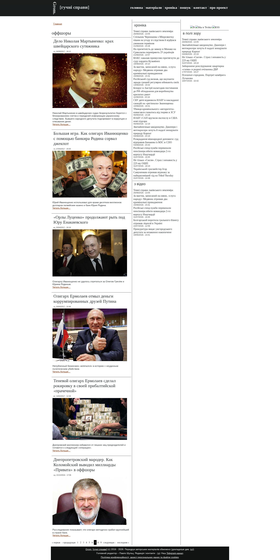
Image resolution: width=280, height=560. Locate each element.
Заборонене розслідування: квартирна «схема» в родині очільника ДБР (203, 67)
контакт (200, 7)
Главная (57, 24)
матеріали (154, 7)
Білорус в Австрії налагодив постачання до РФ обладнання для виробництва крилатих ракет (155, 91)
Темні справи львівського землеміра (153, 31)
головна (136, 7)
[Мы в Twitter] (203, 27)
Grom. (55, 8)
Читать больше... (61, 124)
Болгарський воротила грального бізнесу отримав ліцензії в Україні (156, 221)
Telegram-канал (175, 553)
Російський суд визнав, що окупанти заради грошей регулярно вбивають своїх (156, 80)
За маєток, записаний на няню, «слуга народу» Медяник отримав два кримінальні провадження (154, 70)
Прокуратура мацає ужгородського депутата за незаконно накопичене (152, 230)
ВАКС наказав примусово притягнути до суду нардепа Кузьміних (156, 59)
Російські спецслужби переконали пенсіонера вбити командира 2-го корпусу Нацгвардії (152, 151)
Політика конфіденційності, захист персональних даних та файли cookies (140, 557)
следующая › (109, 542)
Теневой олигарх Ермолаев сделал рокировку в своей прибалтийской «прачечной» (84, 385)
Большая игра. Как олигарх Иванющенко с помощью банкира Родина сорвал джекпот (90, 138)
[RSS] (216, 27)
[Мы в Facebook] (192, 27)
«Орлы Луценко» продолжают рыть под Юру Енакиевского (89, 219)
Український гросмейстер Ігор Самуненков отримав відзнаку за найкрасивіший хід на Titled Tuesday (153, 172)
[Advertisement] (205, 133)
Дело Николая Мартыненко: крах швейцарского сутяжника (83, 43)
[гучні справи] (100, 549)
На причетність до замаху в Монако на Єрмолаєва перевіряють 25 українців (154, 50)
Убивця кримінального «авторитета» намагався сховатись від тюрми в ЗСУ (154, 110)
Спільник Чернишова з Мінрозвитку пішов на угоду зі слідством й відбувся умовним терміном (154, 40)
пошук (185, 7)
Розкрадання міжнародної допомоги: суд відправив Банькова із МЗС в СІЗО (155, 140)
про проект (219, 7)
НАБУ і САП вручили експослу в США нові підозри (155, 119)
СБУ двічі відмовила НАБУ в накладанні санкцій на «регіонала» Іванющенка (156, 101)
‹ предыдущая (68, 542)
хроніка (171, 7)
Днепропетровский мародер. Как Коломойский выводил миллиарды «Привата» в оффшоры (84, 464)
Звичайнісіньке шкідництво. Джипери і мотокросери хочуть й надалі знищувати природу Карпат (155, 130)
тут (191, 549)
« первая (56, 542)
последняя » (123, 542)
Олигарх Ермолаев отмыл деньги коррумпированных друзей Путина (84, 298)
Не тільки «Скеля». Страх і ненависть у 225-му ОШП (155, 161)
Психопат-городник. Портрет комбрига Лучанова (204, 76)
